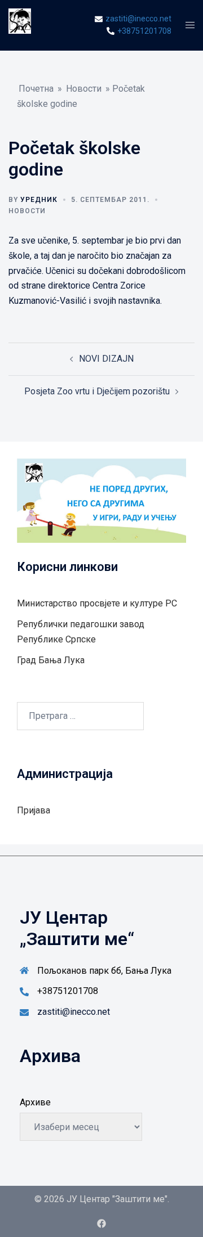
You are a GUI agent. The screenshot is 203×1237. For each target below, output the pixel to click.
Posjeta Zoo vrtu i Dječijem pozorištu (97, 391)
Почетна (36, 88)
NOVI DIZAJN (106, 358)
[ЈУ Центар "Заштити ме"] (19, 24)
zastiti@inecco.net (73, 1011)
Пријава (33, 810)
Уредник (39, 200)
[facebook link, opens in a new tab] (101, 1222)
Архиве (35, 1102)
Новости (84, 88)
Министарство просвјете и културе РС (97, 603)
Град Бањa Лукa (51, 660)
